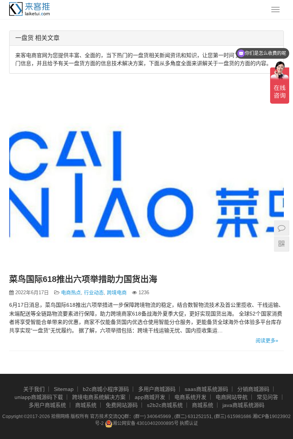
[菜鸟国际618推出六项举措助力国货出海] (146, 178)
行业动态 (94, 292)
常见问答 (267, 397)
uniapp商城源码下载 (38, 397)
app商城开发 (150, 397)
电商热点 (71, 292)
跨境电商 (117, 292)
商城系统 (86, 405)
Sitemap (64, 389)
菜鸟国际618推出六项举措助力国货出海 (83, 279)
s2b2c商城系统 (165, 405)
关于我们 (34, 389)
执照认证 (189, 423)
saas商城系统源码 (206, 389)
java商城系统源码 (243, 405)
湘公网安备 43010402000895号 (146, 423)
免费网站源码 (122, 405)
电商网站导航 (232, 397)
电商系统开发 (190, 397)
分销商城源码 (253, 389)
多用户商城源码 (156, 389)
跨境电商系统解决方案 (99, 397)
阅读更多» (267, 340)
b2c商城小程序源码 (106, 389)
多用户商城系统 (47, 405)
